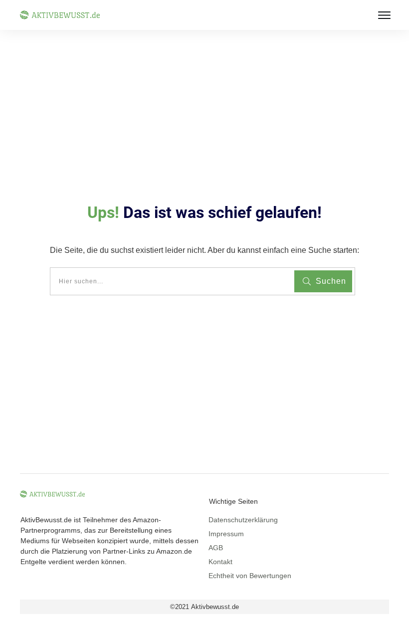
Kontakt (220, 562)
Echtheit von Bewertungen (249, 576)
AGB (215, 548)
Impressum (226, 534)
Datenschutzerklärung (243, 520)
